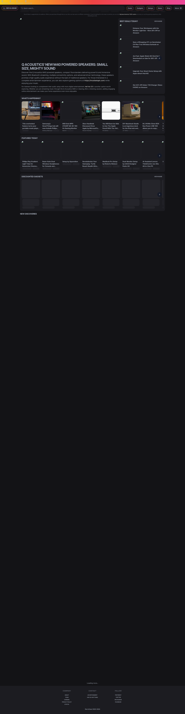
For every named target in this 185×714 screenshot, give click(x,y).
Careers (66, 699)
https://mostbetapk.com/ (94, 80)
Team (67, 697)
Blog (168, 8)
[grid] (92, 448)
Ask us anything (92, 697)
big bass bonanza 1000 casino (128, 14)
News (160, 8)
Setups (150, 8)
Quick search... (29, 8)
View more (158, 21)
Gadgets (140, 8)
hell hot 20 (89, 87)
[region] (141, 58)
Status (66, 704)
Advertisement (92, 695)
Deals (130, 8)
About (67, 695)
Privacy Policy (67, 702)
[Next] (159, 58)
